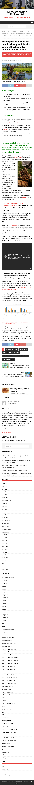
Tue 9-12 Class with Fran (9, 732)
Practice (4, 700)
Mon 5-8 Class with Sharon (9, 675)
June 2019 (4, 560)
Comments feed (6, 772)
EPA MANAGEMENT (14, 352)
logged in (11, 440)
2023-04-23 (13, 393)
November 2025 (6, 500)
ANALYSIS (4, 583)
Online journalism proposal (9, 695)
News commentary (7, 689)
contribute (15, 225)
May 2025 (4, 512)
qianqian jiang (15, 60)
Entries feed (5, 769)
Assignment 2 (12, 31)
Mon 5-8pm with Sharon (8, 680)
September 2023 (6, 529)
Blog (3, 623)
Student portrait (6, 720)
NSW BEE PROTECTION (22, 356)
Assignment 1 (5, 586)
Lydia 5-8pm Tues (7, 640)
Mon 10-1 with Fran (7, 655)
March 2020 (5, 558)
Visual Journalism (6, 752)
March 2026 (5, 497)
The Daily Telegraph (7, 723)
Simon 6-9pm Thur (7, 709)
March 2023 (5, 546)
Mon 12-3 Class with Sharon (10, 657)
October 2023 (6, 526)
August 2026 (5, 483)
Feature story (5, 635)
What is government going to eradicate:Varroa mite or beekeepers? (19, 389)
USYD (3, 749)
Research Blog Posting (8, 703)
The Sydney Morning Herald (9, 729)
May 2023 (4, 540)
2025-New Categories (8, 577)
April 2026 (4, 495)
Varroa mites (18, 157)
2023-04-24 (6, 60)
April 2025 (4, 515)
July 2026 (4, 486)
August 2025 (5, 503)
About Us (4, 580)
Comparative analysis (8, 629)
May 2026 (4, 492)
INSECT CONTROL (7, 356)
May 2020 (4, 552)
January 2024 (5, 523)
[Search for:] (17, 26)
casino (3, 626)
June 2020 (4, 549)
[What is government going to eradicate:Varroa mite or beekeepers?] (5, 390)
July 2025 (4, 506)
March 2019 (5, 569)
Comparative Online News (9, 632)
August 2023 (5, 532)
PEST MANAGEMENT (8, 359)
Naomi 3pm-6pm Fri (7, 686)
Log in (3, 766)
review (3, 706)
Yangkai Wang (21, 393)
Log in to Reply (6, 432)
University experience (8, 746)
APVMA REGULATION (11, 349)
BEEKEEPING (23, 349)
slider (3, 712)
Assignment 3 (5, 609)
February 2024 (6, 520)
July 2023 (4, 535)
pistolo (4, 698)
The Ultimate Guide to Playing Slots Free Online (15, 470)
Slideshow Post (6, 715)
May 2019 (4, 563)
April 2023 (4, 543)
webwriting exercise (7, 755)
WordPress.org (6, 775)
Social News (5, 718)
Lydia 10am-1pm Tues (8, 637)
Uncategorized (6, 743)
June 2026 (4, 489)
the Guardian (5, 726)
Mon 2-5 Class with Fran (8, 666)
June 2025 (4, 509)
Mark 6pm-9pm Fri (7, 646)
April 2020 (4, 555)
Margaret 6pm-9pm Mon (9, 643)
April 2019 (4, 566)
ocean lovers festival (7, 692)
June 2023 (4, 538)
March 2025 (5, 518)
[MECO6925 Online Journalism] (17, 8)
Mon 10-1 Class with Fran (9, 649)
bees (4, 352)
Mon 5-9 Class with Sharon (9, 683)
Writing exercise (6, 758)
